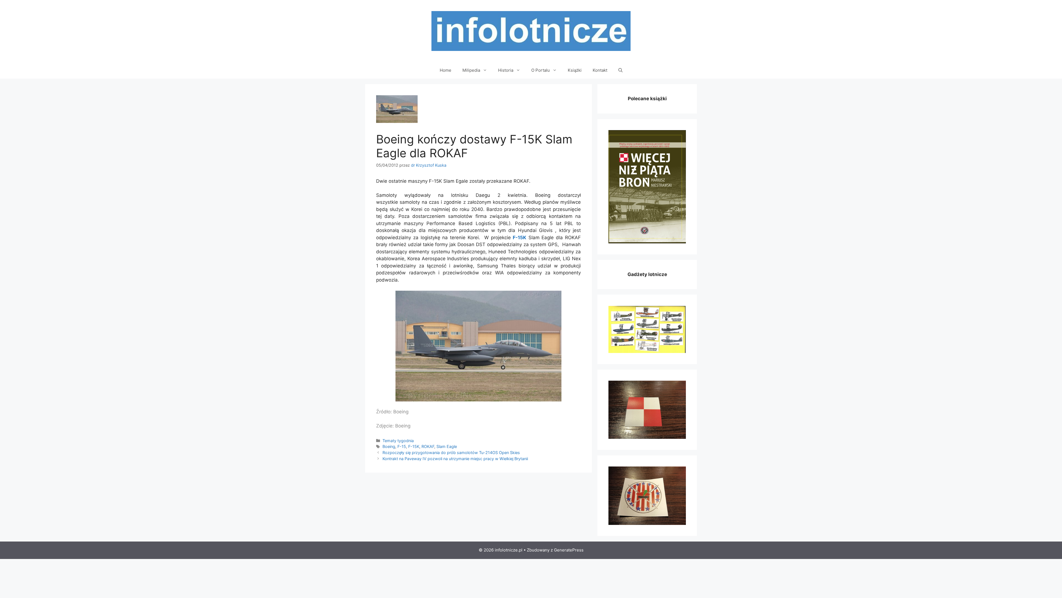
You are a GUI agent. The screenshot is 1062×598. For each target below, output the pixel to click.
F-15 (401, 446)
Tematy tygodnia (398, 440)
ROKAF (427, 446)
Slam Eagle (446, 446)
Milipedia (471, 70)
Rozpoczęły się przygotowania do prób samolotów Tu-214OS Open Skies (451, 452)
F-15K (519, 237)
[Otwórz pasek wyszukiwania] (620, 70)
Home (445, 70)
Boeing (388, 446)
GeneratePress (569, 550)
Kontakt (600, 70)
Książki (575, 70)
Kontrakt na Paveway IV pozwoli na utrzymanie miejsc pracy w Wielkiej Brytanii (455, 458)
